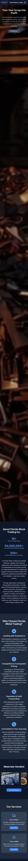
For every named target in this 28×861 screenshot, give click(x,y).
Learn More (14, 827)
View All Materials (14, 790)
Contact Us (14, 31)
